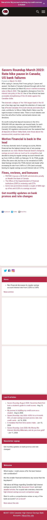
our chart (14, 151)
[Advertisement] (23, 38)
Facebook (7, 212)
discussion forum (28, 487)
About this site (28, 516)
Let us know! (20, 499)
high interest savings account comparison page (21, 492)
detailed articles (9, 490)
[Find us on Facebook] (9, 270)
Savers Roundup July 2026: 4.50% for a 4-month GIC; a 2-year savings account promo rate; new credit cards (25, 418)
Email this (23, 212)
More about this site (11, 503)
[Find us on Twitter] (5, 270)
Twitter (15, 212)
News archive (9, 292)
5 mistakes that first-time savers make (21, 423)
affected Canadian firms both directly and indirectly (24, 108)
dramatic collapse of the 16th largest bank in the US (24, 103)
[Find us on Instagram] (13, 270)
